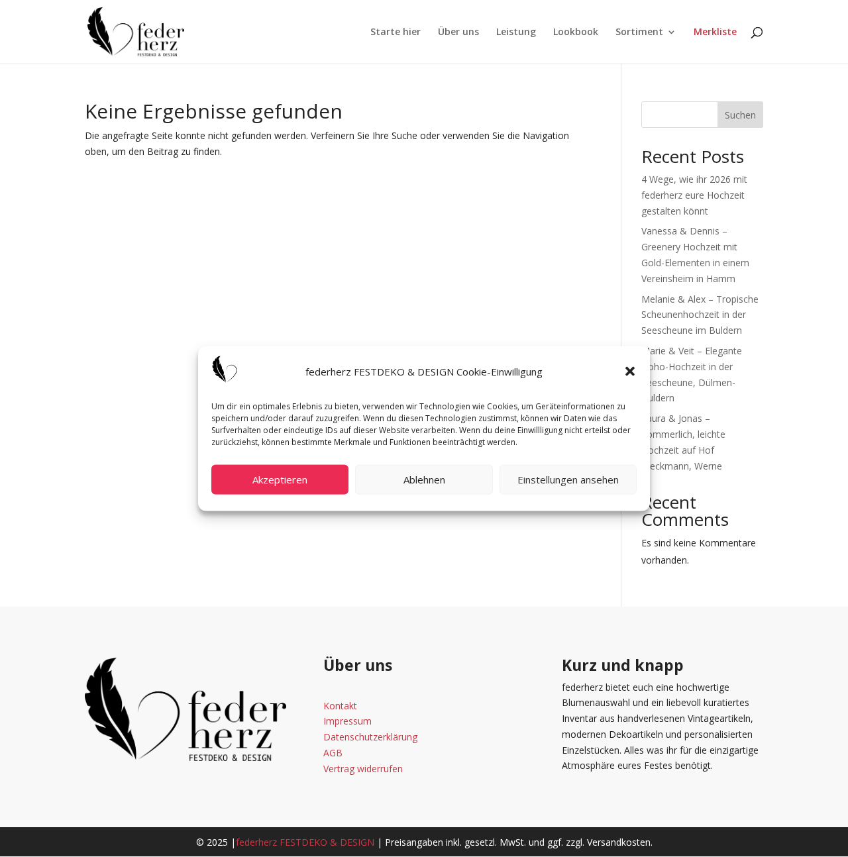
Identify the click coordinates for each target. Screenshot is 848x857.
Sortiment (639, 32)
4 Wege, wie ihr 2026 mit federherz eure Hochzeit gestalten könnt (694, 195)
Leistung (516, 32)
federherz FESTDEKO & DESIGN (305, 842)
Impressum (347, 721)
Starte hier (395, 32)
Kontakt (340, 705)
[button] (630, 371)
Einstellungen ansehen (568, 479)
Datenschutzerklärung (370, 737)
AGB (333, 752)
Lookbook (575, 32)
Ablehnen (424, 479)
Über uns (458, 32)
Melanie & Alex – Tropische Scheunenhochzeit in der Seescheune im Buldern (700, 315)
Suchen (740, 115)
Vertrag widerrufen (363, 768)
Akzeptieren (279, 479)
